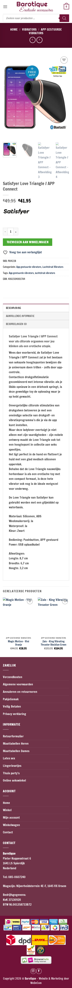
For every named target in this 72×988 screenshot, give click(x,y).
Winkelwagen (11, 825)
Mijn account (11, 817)
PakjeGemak (11, 699)
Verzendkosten (12, 677)
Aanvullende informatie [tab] (20, 316)
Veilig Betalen (12, 706)
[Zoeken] (64, 18)
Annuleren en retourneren (20, 692)
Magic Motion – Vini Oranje (18, 643)
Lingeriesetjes (12, 766)
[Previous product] (39, 40)
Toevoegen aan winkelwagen (28, 242)
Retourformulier (13, 736)
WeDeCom (36, 983)
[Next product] (33, 40)
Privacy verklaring (14, 714)
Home (14, 29)
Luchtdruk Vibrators (52, 267)
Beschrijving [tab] (13, 308)
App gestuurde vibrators (45, 31)
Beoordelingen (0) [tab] (16, 324)
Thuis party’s (11, 773)
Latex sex (9, 758)
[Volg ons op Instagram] (33, 971)
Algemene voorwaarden (18, 684)
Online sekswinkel (14, 780)
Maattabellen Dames (16, 751)
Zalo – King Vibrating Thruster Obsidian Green (53, 643)
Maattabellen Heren (16, 743)
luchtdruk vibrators (45, 273)
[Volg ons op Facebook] (39, 971)
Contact (8, 832)
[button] (5, 6)
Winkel (7, 810)
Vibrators (29, 29)
